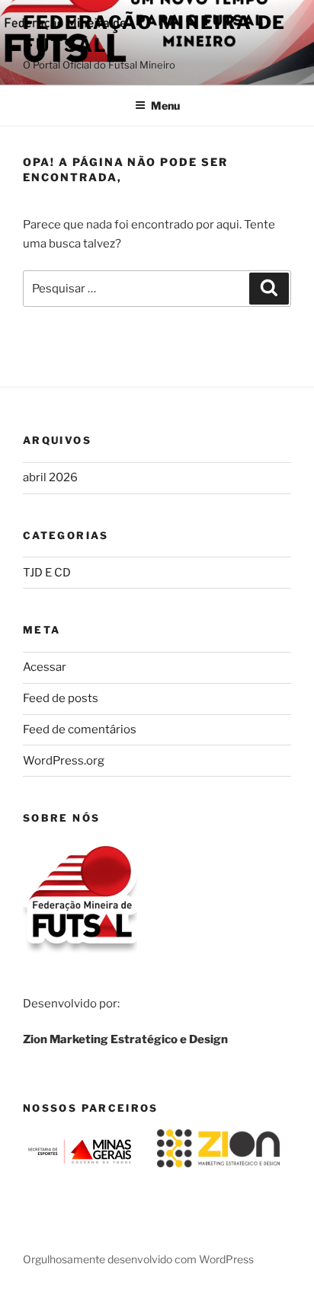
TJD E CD (47, 572)
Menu (165, 105)
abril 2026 (50, 477)
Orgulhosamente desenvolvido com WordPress (138, 1259)
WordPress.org (63, 761)
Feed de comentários (79, 729)
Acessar (44, 667)
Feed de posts (60, 698)
